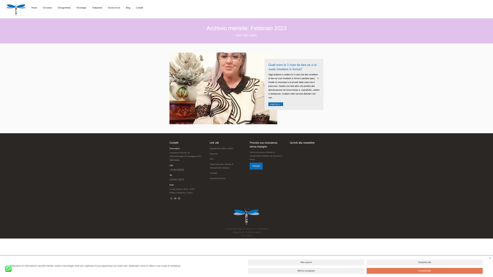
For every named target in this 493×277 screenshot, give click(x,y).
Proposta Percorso (217, 178)
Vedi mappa (174, 160)
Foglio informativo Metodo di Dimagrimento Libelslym (221, 166)
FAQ (212, 159)
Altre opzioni (306, 262)
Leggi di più (274, 104)
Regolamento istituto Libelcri (221, 148)
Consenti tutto (424, 270)
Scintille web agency (253, 232)
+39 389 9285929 (176, 169)
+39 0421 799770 (176, 179)
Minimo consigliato (306, 270)
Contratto (213, 173)
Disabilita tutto (424, 262)
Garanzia (213, 153)
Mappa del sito (238, 232)
